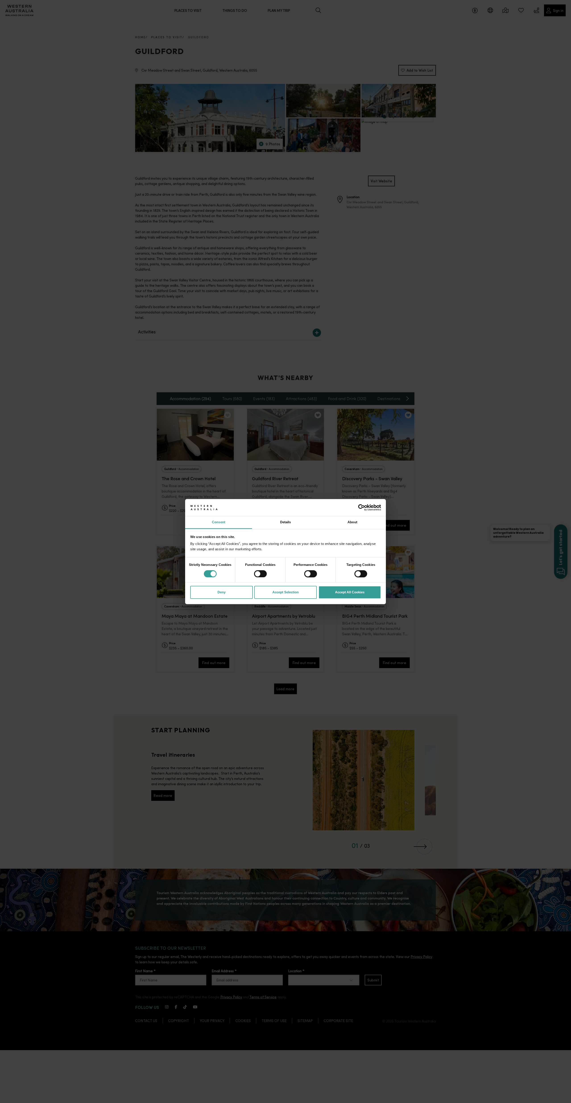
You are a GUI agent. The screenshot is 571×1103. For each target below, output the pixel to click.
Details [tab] (285, 522)
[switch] (260, 573)
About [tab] (352, 522)
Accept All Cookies (349, 592)
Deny (221, 592)
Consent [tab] (218, 522)
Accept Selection (285, 592)
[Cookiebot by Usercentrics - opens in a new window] (361, 507)
